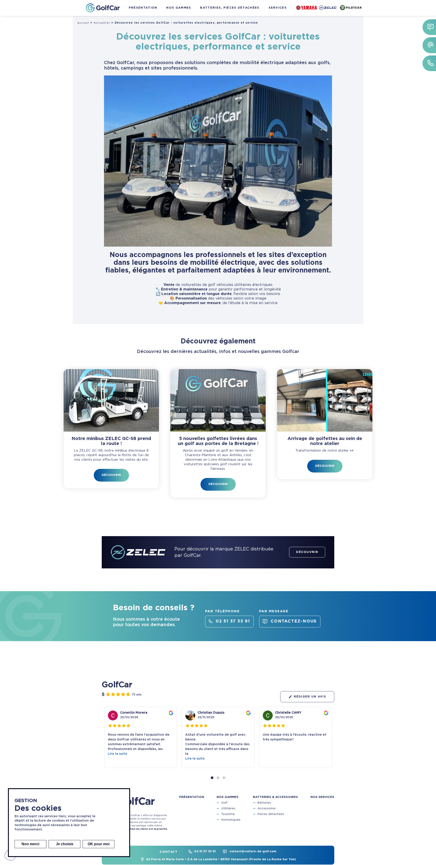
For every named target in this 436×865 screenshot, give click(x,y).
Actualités (102, 22)
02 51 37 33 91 (205, 851)
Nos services (322, 797)
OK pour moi (98, 844)
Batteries (264, 802)
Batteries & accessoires (275, 797)
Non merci (30, 844)
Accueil (83, 22)
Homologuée (230, 819)
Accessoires (267, 808)
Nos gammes (178, 7)
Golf (224, 802)
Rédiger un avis (310, 696)
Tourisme (228, 814)
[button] (212, 777)
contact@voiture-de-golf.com (252, 851)
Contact (169, 851)
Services (278, 7)
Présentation (143, 7)
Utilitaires (228, 808)
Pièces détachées (271, 814)
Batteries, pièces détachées (229, 7)
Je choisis (64, 844)
